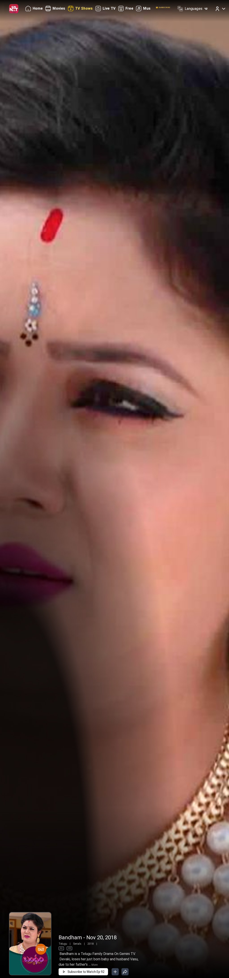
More (94, 964)
